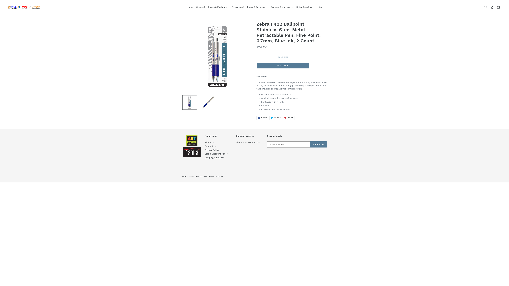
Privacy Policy (212, 150)
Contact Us (210, 146)
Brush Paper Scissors (198, 176)
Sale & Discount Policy (216, 154)
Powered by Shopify (216, 176)
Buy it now (283, 65)
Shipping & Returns (214, 157)
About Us (209, 142)
